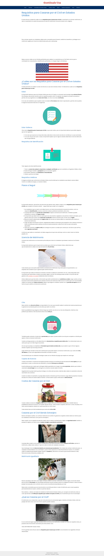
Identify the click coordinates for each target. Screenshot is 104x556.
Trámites (30, 7)
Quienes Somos (49, 552)
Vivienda (78, 7)
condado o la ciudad (33, 276)
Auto (73, 7)
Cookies (57, 554)
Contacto (56, 552)
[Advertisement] (52, 31)
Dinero (58, 7)
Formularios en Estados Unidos (40, 7)
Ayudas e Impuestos (66, 7)
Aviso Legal (47, 554)
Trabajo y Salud (52, 7)
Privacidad (53, 554)
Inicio (25, 7)
